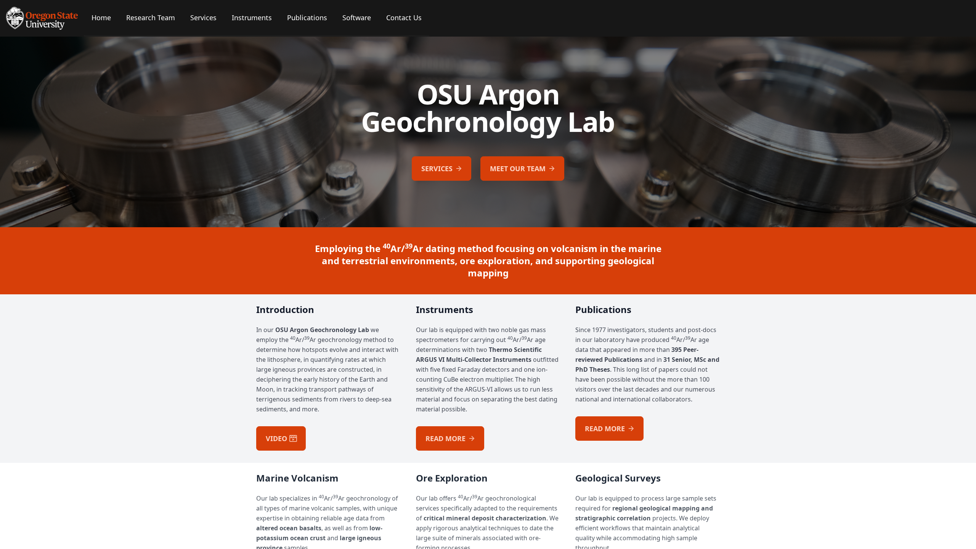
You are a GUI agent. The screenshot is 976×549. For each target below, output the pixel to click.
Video (276, 438)
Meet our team (518, 168)
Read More (445, 438)
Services (437, 168)
